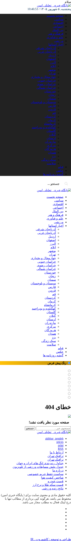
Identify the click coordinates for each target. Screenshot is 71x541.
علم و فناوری (55, 37)
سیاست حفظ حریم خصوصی (45, 474)
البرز (53, 62)
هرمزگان (50, 149)
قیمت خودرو (55, 481)
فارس (52, 105)
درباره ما (57, 470)
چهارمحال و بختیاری (43, 76)
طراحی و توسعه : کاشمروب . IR (50, 539)
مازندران (50, 141)
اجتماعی (58, 26)
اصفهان (51, 58)
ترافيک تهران (55, 456)
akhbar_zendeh (54, 438)
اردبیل (52, 55)
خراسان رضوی (46, 84)
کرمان (52, 120)
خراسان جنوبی (46, 80)
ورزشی (58, 40)
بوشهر (52, 69)
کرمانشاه (50, 123)
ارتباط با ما (56, 452)
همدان (52, 152)
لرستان (51, 138)
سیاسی (58, 19)
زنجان (52, 94)
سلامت (51, 163)
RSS (60, 448)
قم (54, 112)
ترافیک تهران (55, 459)
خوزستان (50, 91)
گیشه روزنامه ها (53, 174)
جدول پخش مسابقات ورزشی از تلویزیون (38, 466)
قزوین (52, 109)
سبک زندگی (48, 159)
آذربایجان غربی (46, 51)
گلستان (51, 131)
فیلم (60, 167)
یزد (54, 156)
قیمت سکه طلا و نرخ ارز (48, 484)
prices (59, 442)
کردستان (50, 116)
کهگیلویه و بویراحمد (44, 127)
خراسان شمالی (46, 87)
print (60, 445)
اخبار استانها (55, 44)
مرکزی (51, 145)
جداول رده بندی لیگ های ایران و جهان (39, 463)
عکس (59, 170)
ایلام (53, 66)
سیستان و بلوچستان (43, 102)
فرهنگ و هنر (55, 33)
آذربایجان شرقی (46, 48)
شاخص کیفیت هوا (52, 477)
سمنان (52, 98)
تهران (52, 73)
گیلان (52, 134)
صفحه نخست (55, 15)
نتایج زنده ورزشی (52, 488)
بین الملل (57, 30)
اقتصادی (58, 22)
